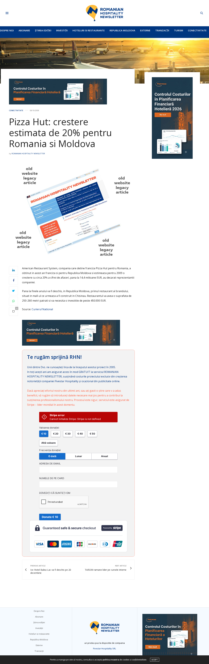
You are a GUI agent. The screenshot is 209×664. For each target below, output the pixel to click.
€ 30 (68, 433)
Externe (145, 30)
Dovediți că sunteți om (54, 493)
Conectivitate (197, 30)
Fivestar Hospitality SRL (104, 648)
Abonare (24, 30)
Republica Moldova (122, 30)
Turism (178, 30)
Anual (104, 456)
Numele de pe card (51, 478)
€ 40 (80, 433)
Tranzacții (162, 30)
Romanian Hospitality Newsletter (28, 153)
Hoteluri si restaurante (88, 30)
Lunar (78, 456)
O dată (52, 456)
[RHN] (104, 13)
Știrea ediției (43, 30)
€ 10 (43, 433)
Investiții (62, 30)
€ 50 (92, 433)
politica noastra (111, 659)
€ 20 (55, 433)
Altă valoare (48, 442)
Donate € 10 (50, 517)
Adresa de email (50, 463)
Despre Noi (7, 30)
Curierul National (42, 309)
